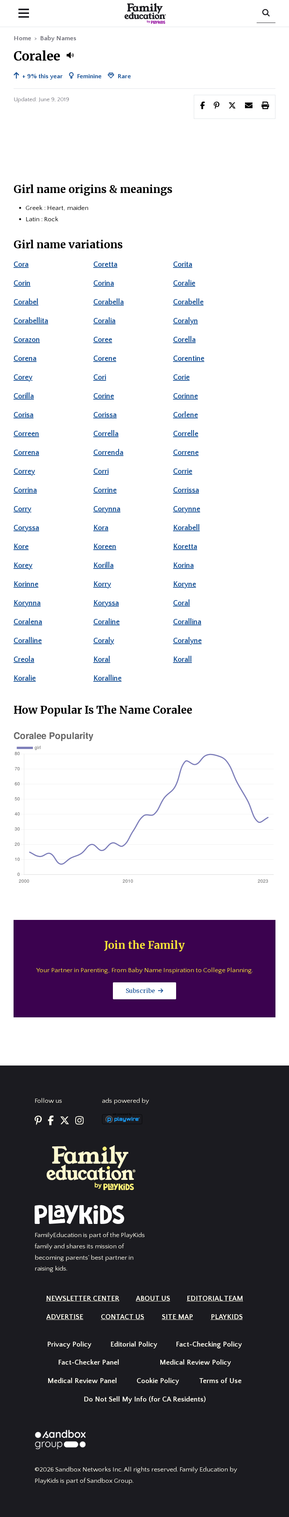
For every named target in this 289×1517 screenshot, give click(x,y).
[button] (70, 55)
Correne (186, 452)
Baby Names (58, 38)
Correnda (108, 452)
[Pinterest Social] (38, 1121)
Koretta (185, 547)
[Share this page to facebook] (202, 106)
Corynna (106, 509)
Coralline (28, 641)
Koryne (184, 584)
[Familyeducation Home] (91, 1167)
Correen (26, 434)
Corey (23, 377)
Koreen (104, 547)
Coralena (28, 622)
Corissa (105, 415)
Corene (104, 358)
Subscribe (141, 990)
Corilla (24, 396)
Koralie (25, 678)
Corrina (25, 490)
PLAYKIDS (227, 1317)
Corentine (188, 358)
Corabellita (31, 321)
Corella (184, 340)
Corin (22, 283)
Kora (100, 528)
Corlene (185, 415)
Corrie (182, 471)
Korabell (186, 528)
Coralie (184, 283)
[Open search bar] (266, 13)
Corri (101, 471)
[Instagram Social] (79, 1121)
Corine (103, 396)
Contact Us (122, 1317)
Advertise (64, 1317)
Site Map (177, 1317)
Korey (23, 565)
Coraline (106, 622)
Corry (22, 509)
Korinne (26, 584)
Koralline (107, 678)
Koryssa (106, 603)
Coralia (104, 321)
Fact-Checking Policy (209, 1344)
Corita (182, 264)
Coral (181, 603)
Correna (26, 452)
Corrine (105, 490)
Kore (21, 547)
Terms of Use (220, 1381)
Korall (182, 659)
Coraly (103, 641)
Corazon (27, 340)
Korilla (103, 565)
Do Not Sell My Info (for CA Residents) (145, 1399)
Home (22, 38)
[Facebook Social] (51, 1121)
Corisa (23, 415)
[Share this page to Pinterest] (216, 106)
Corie (181, 377)
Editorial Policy (133, 1344)
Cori (99, 377)
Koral (101, 659)
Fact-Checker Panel (88, 1363)
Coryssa (26, 528)
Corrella (106, 434)
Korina (183, 565)
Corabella (108, 302)
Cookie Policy (158, 1381)
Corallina (187, 622)
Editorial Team (215, 1299)
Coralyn (185, 321)
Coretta (105, 264)
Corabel (26, 302)
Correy (24, 471)
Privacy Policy (69, 1344)
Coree (102, 340)
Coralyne (187, 641)
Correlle (185, 434)
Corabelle (188, 302)
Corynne (186, 509)
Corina (103, 283)
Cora (21, 264)
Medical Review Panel (82, 1381)
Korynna (27, 603)
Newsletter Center (82, 1299)
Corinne (185, 396)
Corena (25, 358)
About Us (153, 1299)
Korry (102, 584)
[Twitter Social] (64, 1121)
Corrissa (186, 490)
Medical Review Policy (195, 1363)
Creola (24, 659)
